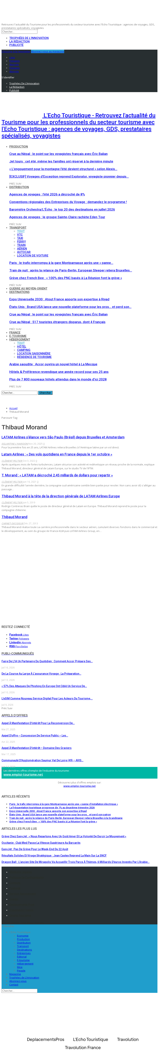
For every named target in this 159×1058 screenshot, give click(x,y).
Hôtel (21, 346)
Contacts (15, 882)
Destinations (19, 292)
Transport (17, 227)
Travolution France (21, 910)
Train (21, 245)
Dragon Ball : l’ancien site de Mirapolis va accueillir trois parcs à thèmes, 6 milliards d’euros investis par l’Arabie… (75, 862)
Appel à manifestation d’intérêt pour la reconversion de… (38, 723)
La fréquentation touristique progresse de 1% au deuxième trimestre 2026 (52, 807)
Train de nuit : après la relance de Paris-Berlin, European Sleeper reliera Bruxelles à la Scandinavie (66, 818)
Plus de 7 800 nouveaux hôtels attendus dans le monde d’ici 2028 (58, 379)
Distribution (19, 187)
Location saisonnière (33, 353)
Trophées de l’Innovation (29, 38)
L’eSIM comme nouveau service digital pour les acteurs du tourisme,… (47, 698)
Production (18, 146)
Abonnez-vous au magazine (47, 51)
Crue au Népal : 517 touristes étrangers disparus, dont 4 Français (57, 322)
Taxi (20, 238)
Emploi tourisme (20, 915)
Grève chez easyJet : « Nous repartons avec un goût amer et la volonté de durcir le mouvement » (64, 836)
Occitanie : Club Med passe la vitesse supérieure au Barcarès (41, 842)
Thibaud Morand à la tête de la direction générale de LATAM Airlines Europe (61, 496)
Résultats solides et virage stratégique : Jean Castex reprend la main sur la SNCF (54, 855)
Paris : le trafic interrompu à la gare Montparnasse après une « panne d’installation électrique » (63, 804)
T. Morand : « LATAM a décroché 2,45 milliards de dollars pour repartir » (57, 475)
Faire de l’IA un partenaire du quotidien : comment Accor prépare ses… (47, 661)
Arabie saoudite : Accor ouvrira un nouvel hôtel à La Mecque (53, 364)
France (14, 332)
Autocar (24, 252)
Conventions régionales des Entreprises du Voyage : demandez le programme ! (68, 202)
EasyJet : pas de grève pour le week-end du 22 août (35, 849)
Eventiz (13, 899)
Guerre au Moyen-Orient (28, 288)
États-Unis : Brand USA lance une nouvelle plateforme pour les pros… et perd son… (70, 307)
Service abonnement (22, 893)
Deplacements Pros (21, 904)
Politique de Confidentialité (26, 877)
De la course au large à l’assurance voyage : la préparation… (41, 673)
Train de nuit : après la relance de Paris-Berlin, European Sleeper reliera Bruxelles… (70, 270)
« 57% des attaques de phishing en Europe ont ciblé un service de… (44, 686)
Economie (23, 935)
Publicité (16, 45)
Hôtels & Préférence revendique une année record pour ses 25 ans (59, 372)
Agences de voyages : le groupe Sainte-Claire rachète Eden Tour (57, 217)
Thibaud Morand (14, 517)
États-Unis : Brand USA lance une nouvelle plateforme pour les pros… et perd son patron (60, 814)
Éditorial (22, 956)
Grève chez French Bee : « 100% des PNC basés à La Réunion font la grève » (65, 278)
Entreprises (24, 953)
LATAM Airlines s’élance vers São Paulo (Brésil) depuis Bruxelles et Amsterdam (63, 437)
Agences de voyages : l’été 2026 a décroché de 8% (47, 194)
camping (23, 350)
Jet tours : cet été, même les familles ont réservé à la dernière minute (61, 161)
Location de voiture (32, 255)
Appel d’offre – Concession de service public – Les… (35, 735)
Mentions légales (20, 872)
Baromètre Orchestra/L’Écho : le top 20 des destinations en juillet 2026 (62, 209)
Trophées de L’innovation (24, 977)
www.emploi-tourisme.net (23, 774)
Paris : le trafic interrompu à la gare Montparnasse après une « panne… (61, 263)
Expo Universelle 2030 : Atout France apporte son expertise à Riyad (59, 299)
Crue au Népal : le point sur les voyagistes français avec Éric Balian (58, 154)
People (21, 970)
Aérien (22, 248)
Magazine (15, 974)
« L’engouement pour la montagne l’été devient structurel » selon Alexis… (63, 169)
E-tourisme (17, 336)
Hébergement (19, 339)
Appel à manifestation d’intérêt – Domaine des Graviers (37, 747)
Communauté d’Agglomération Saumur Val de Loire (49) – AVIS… (42, 760)
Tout (21, 231)
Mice (19, 967)
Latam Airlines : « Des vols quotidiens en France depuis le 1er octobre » (57, 454)
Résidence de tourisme (34, 357)
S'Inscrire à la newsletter (16, 51)
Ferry (21, 241)
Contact (13, 984)
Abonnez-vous (18, 981)
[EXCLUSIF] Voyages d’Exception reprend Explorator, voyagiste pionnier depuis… (69, 176)
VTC (20, 234)
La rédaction (19, 41)
